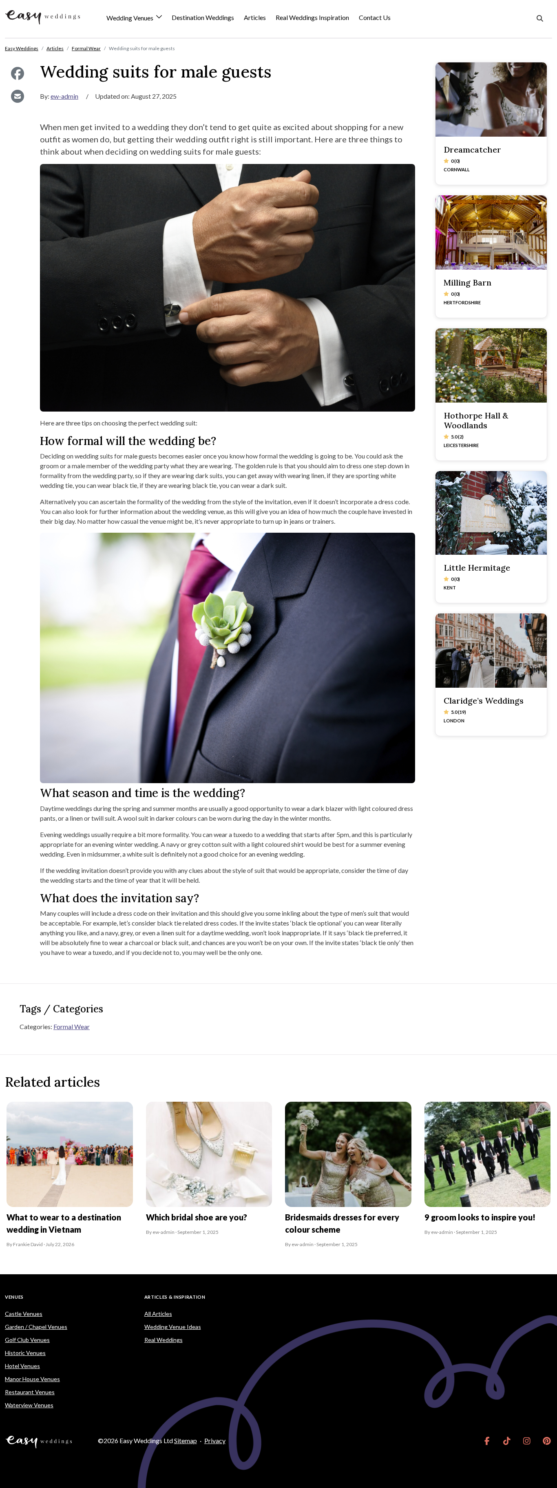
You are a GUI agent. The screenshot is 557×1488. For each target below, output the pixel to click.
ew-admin (64, 96)
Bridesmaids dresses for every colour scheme (342, 1223)
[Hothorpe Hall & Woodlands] (491, 365)
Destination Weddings (203, 17)
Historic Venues (25, 1352)
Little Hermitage (477, 567)
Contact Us (375, 17)
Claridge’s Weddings (484, 700)
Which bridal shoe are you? (196, 1217)
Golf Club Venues (27, 1339)
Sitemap (185, 1440)
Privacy (214, 1440)
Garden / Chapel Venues (36, 1326)
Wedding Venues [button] (130, 18)
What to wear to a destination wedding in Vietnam (64, 1223)
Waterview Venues (29, 1405)
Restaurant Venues (30, 1391)
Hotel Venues (22, 1365)
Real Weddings (163, 1339)
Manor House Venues (32, 1378)
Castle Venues (23, 1313)
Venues (14, 1297)
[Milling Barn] (491, 232)
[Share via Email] (17, 96)
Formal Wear (71, 1026)
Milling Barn (467, 282)
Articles (255, 17)
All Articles (158, 1313)
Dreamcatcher (472, 149)
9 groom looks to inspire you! (479, 1217)
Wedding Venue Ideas (172, 1326)
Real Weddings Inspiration (312, 17)
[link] (487, 1441)
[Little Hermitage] (491, 513)
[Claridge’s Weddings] (491, 650)
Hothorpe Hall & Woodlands (476, 420)
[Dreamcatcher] (491, 99)
